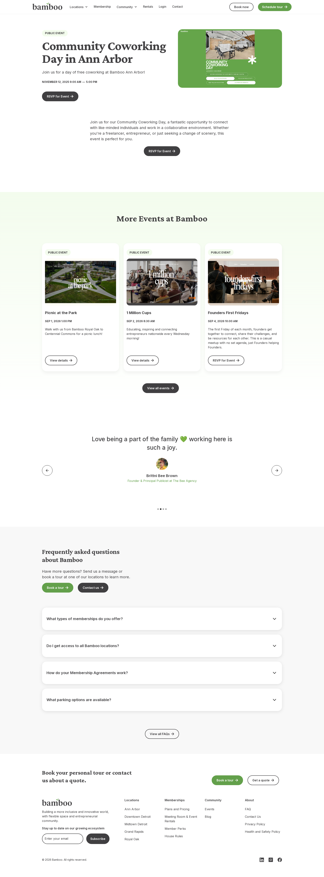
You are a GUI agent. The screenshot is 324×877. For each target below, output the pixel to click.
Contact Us (253, 816)
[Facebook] (280, 859)
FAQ (248, 809)
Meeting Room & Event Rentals (181, 819)
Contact (177, 6)
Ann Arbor (132, 809)
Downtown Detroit (137, 816)
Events (209, 809)
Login (162, 6)
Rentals (148, 6)
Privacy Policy (255, 824)
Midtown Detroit (135, 824)
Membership (102, 6)
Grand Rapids (134, 831)
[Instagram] (270, 859)
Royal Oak (131, 839)
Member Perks (175, 828)
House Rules (174, 836)
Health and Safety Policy (262, 831)
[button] (79, 7)
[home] (47, 7)
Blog (208, 816)
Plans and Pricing (177, 809)
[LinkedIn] (262, 859)
